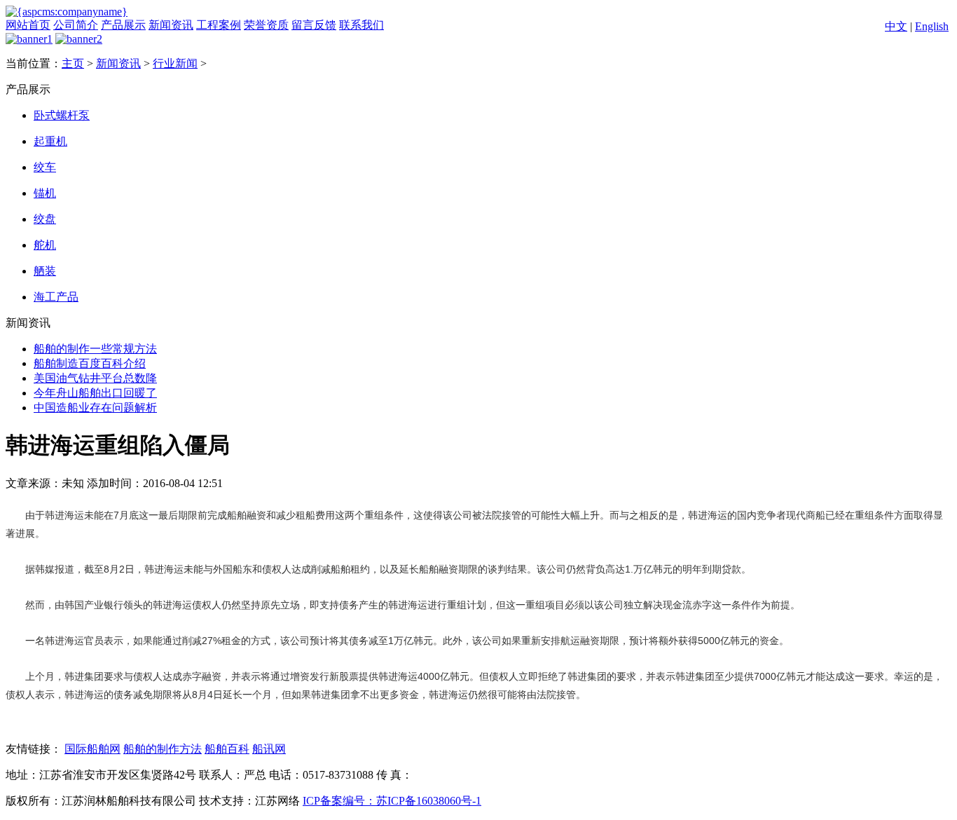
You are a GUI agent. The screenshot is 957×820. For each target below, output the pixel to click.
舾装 (45, 271)
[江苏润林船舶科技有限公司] (67, 12)
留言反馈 (313, 25)
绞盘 (45, 219)
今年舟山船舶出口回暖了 (95, 393)
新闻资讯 (171, 25)
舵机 (45, 245)
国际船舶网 (92, 749)
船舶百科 (227, 749)
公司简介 (75, 25)
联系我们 (361, 25)
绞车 (45, 167)
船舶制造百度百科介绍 (90, 363)
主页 (73, 63)
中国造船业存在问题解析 (95, 408)
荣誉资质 (266, 25)
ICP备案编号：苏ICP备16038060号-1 (392, 801)
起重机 (50, 141)
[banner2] (78, 39)
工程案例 (218, 25)
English (932, 26)
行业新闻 (175, 63)
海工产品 (56, 297)
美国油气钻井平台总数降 (95, 378)
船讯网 (269, 749)
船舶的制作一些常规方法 (95, 349)
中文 (896, 26)
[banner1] (29, 39)
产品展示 (123, 25)
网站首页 (28, 25)
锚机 (45, 193)
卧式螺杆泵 (62, 115)
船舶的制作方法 (162, 749)
